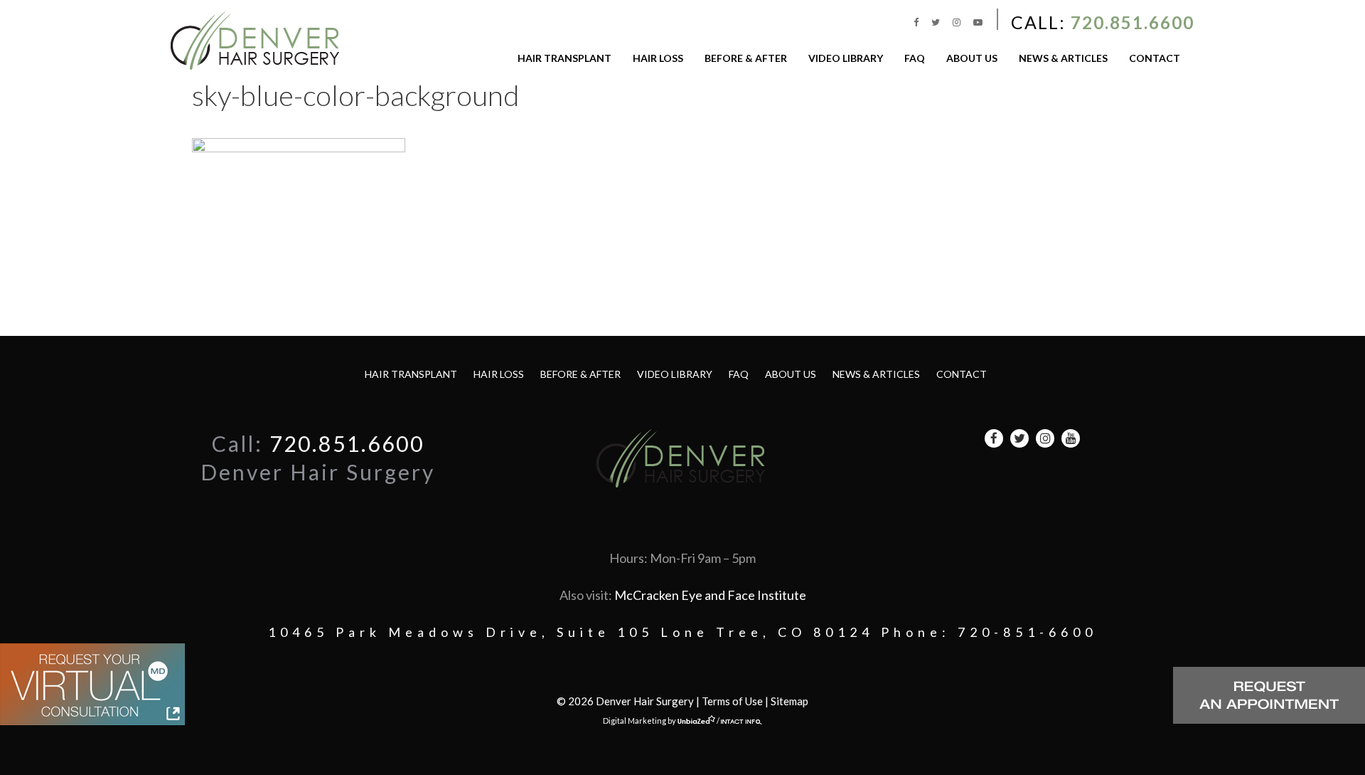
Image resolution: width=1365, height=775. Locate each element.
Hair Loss (658, 58)
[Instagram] (958, 22)
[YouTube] (978, 22)
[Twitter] (936, 22)
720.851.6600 (1132, 22)
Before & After (746, 58)
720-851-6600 (1027, 632)
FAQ (914, 58)
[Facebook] (917, 22)
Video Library (845, 58)
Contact (1154, 58)
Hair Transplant (564, 58)
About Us (971, 58)
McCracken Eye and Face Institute (710, 595)
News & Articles (1063, 58)
